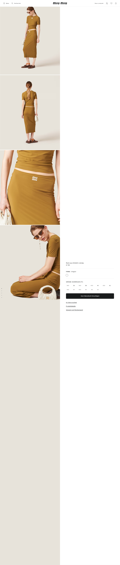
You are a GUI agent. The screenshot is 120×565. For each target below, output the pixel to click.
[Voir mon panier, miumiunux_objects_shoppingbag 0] (116, 3)
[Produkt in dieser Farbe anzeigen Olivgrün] (67, 275)
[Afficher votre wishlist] (111, 3)
